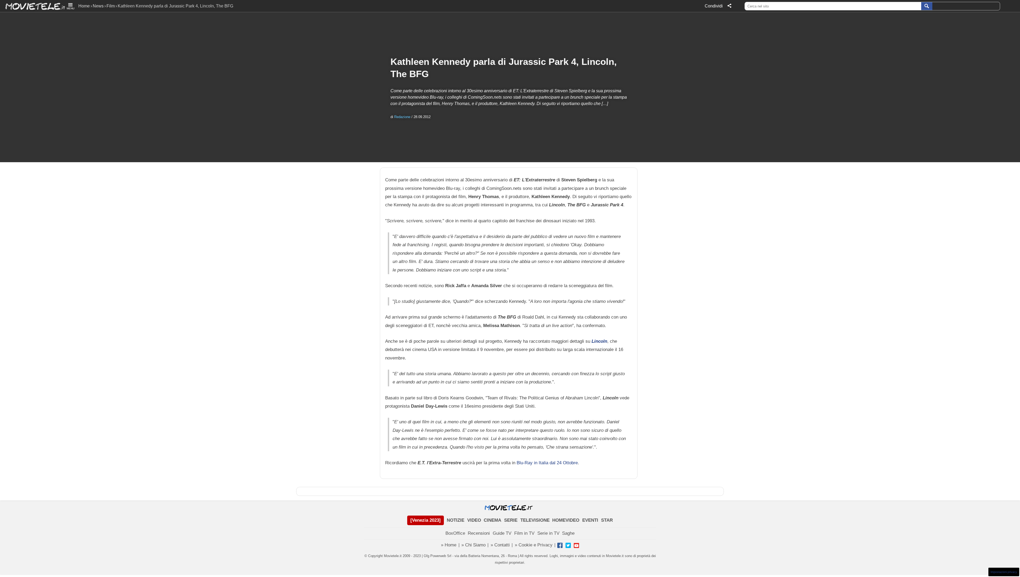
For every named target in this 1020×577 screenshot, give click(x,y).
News (98, 6)
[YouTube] (576, 545)
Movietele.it (32, 6)
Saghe (568, 533)
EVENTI (590, 520)
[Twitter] (568, 545)
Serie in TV (548, 533)
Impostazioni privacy (1004, 572)
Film (111, 6)
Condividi (714, 6)
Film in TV (524, 533)
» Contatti (500, 544)
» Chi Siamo (473, 544)
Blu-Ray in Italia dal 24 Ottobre (547, 462)
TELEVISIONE (535, 520)
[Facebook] (560, 545)
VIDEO (474, 520)
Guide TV (502, 533)
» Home (448, 544)
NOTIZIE (455, 520)
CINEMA (492, 520)
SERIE (510, 520)
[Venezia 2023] (425, 520)
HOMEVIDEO (565, 520)
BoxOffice (455, 533)
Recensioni (479, 533)
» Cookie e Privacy (533, 544)
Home (84, 6)
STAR (607, 520)
